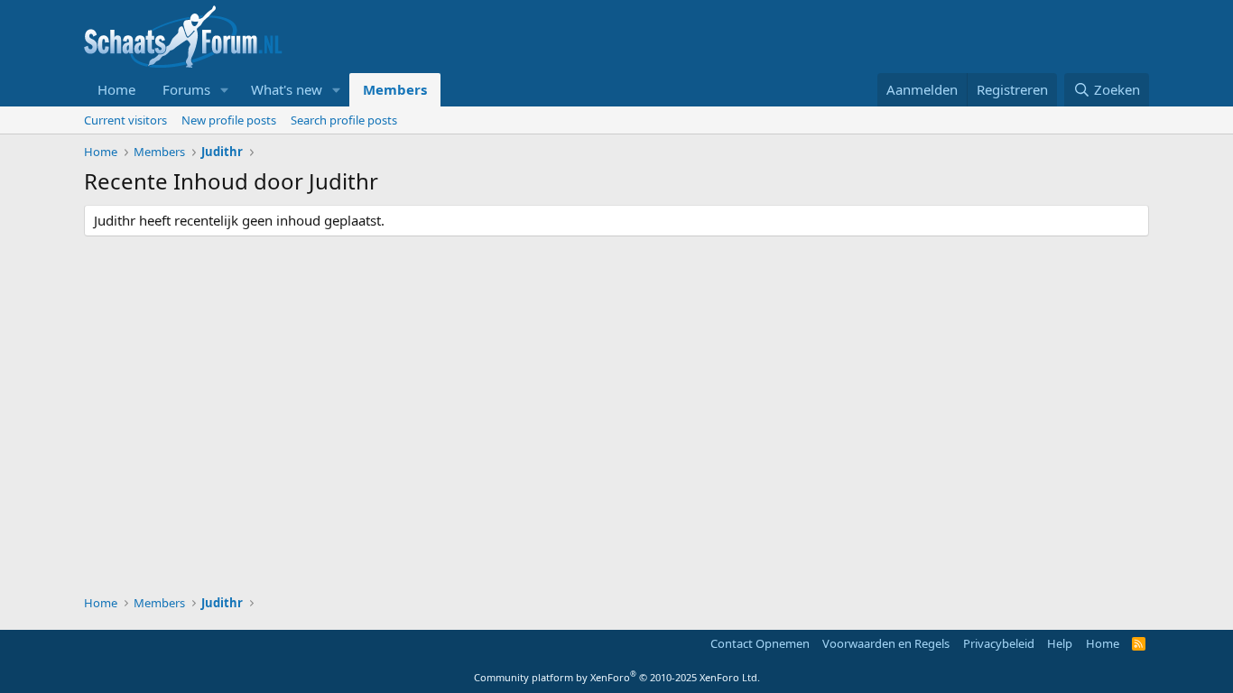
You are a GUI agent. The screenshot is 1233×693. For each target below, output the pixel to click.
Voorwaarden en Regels (886, 643)
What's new (286, 89)
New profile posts (228, 120)
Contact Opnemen (760, 643)
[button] (224, 89)
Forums (186, 89)
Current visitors (125, 120)
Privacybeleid (998, 643)
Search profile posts (344, 120)
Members (395, 89)
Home (116, 89)
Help (1059, 643)
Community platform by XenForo (617, 677)
